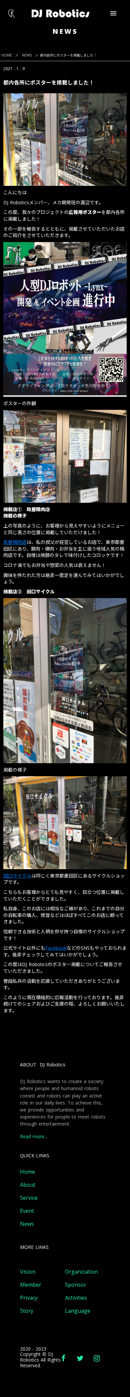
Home (27, 1172)
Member (30, 1285)
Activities (76, 1298)
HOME (6, 55)
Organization (81, 1272)
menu (113, 13)
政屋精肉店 (15, 542)
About (27, 1185)
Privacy (29, 1298)
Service (29, 1198)
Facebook (56, 948)
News (27, 1224)
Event (27, 1211)
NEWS (27, 55)
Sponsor (75, 1285)
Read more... (33, 1137)
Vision (27, 1272)
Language (77, 1311)
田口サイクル (17, 875)
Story (26, 1311)
